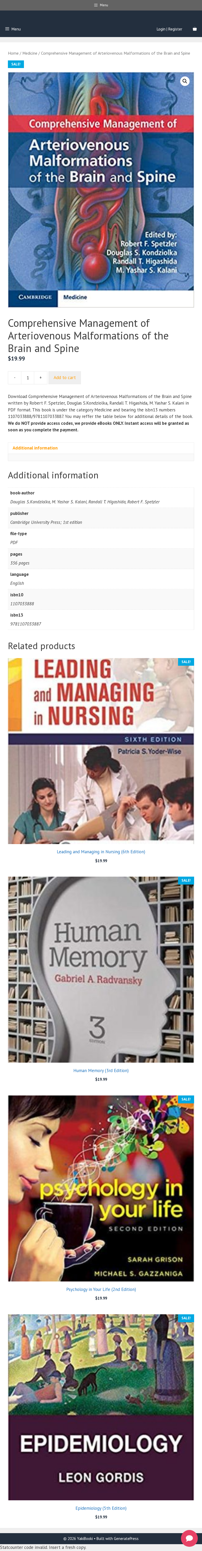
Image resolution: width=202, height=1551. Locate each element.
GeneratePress (126, 1538)
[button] (185, 81)
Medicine (29, 53)
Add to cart (65, 377)
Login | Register (169, 29)
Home (13, 53)
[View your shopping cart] (195, 29)
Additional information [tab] (35, 448)
